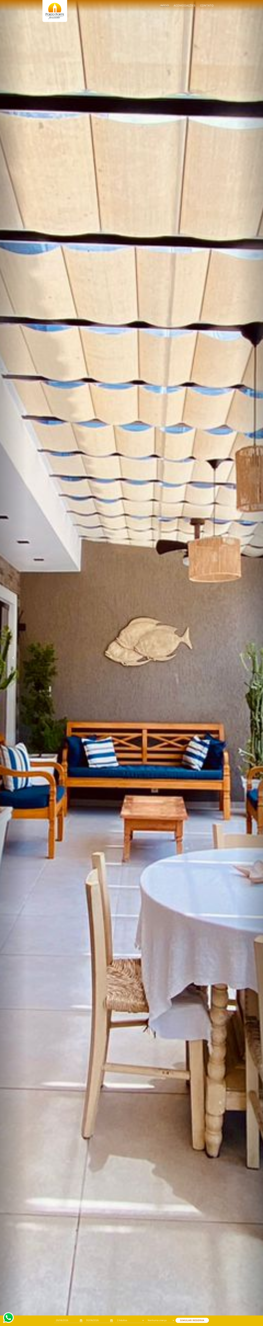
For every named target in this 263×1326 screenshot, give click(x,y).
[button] (13, 657)
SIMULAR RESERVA (192, 1320)
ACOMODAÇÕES (185, 5)
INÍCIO (164, 5)
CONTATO (207, 5)
